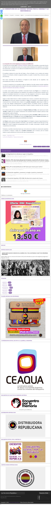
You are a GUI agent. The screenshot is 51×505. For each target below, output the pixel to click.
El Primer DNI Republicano (25, 144)
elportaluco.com (10, 135)
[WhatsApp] (1, 16)
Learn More (23, 6)
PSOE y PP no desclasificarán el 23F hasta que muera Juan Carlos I (24, 166)
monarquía (44, 146)
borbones (35, 146)
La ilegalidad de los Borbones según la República (19, 154)
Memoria (5, 285)
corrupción (39, 146)
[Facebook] (1, 11)
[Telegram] (1, 18)
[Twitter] (1, 13)
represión (5, 290)
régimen (47, 146)
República (5, 292)
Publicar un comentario (6, 195)
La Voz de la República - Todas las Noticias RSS (13, 137)
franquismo (5, 287)
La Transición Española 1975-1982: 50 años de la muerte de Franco (24, 178)
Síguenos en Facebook (45, 498)
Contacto (42, 496)
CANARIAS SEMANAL (22, 65)
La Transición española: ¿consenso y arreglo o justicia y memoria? (24, 172)
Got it (29, 6)
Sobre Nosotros (43, 497)
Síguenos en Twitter (44, 499)
